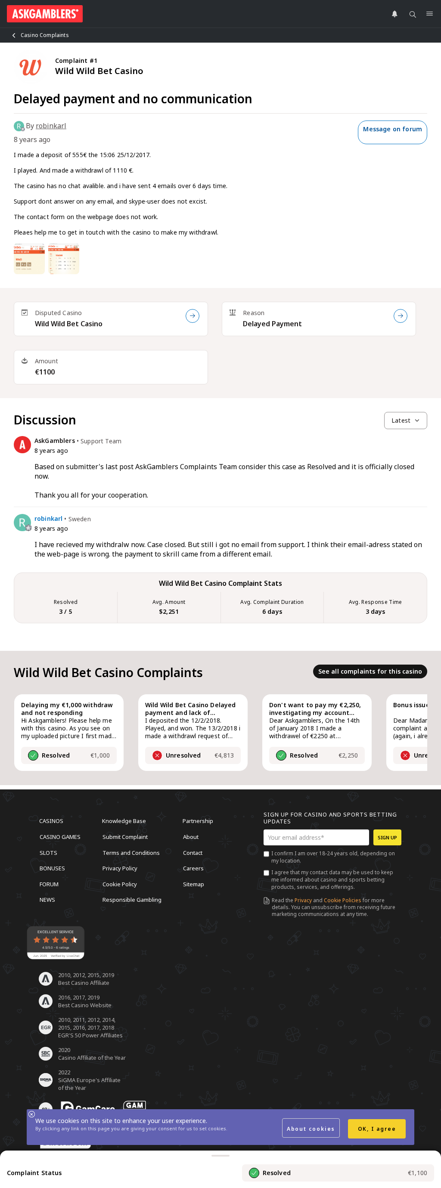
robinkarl (51, 125)
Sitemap (193, 884)
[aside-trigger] (220, 1156)
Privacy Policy (119, 868)
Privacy (303, 900)
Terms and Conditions (131, 852)
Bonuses (52, 868)
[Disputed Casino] (192, 316)
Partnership (198, 821)
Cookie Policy (119, 884)
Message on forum (392, 129)
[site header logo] (45, 13)
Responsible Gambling (131, 899)
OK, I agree (377, 1128)
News (47, 899)
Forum (49, 884)
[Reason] (400, 316)
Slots (48, 852)
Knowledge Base (124, 821)
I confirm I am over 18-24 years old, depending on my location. (333, 857)
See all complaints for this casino (370, 671)
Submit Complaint (125, 837)
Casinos (51, 821)
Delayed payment (272, 323)
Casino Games (60, 837)
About (191, 837)
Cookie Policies (342, 900)
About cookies (311, 1128)
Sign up (387, 837)
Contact (192, 852)
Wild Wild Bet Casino (68, 323)
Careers (193, 868)
